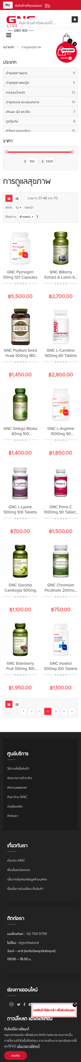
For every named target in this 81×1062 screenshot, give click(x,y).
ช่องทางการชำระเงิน (19, 778)
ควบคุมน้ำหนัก (42, 92)
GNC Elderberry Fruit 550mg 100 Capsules (20, 668)
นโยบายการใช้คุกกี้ (28, 1046)
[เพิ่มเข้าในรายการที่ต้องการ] (25, 260)
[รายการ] (17, 198)
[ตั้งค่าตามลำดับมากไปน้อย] (37, 216)
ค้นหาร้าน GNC (17, 797)
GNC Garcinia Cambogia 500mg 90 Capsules (20, 590)
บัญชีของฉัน (14, 806)
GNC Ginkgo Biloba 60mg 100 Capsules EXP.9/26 (20, 434)
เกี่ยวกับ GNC (16, 860)
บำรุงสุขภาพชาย (42, 72)
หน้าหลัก (9, 47)
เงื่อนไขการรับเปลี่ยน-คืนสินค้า (25, 888)
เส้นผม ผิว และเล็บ (42, 111)
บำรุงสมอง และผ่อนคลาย (42, 101)
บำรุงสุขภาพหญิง (42, 82)
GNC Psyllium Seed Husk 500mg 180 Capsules (20, 355)
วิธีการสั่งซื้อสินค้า (18, 768)
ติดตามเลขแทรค (17, 787)
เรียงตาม (10, 216)
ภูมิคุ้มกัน (42, 121)
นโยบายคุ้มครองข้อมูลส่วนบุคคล (27, 879)
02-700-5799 (36, 934)
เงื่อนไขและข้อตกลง (18, 870)
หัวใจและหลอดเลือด (42, 130)
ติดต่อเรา (12, 816)
